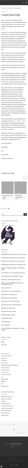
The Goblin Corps (6, 321)
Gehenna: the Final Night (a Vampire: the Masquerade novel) (12, 283)
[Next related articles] (25, 177)
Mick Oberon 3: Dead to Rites (9, 298)
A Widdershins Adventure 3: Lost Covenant (13, 261)
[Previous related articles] (21, 177)
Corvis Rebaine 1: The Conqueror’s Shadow (13, 273)
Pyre (2, 377)
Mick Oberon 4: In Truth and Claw (10, 301)
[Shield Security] (1, 466)
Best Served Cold (5, 353)
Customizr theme (21, 461)
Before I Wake (4, 362)
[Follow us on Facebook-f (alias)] (6, 209)
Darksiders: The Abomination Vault (10, 279)
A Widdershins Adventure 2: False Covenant (13, 258)
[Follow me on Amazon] (4, 209)
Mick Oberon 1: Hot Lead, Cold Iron (11, 291)
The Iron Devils (5, 325)
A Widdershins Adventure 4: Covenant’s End (13, 264)
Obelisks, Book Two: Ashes (8, 311)
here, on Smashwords (14, 113)
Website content (6, 443)
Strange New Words (6, 318)
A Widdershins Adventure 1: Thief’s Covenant (13, 254)
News (6, 8)
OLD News (10, 8)
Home (2, 8)
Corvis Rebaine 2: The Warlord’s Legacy (12, 276)
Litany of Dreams (6, 288)
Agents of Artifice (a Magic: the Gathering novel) (12, 268)
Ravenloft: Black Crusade (8, 315)
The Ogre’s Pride (5, 372)
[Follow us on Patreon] (8, 209)
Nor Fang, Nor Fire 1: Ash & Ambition (11, 305)
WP (8, 461)
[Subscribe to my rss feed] (1, 209)
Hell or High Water (5, 367)
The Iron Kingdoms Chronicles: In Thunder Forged (13, 329)
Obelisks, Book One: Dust (8, 308)
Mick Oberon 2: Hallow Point (9, 294)
